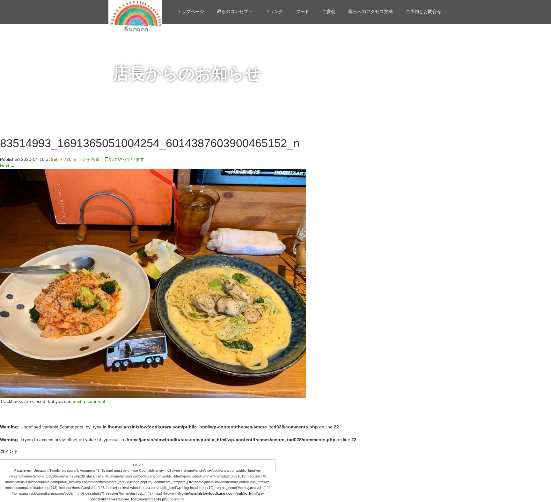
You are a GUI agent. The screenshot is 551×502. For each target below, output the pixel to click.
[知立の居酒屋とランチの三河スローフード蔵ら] (135, 15)
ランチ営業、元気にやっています (110, 159)
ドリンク (274, 11)
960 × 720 (61, 159)
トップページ (190, 11)
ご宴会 (328, 11)
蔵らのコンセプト (235, 11)
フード (302, 11)
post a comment (89, 401)
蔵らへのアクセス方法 (370, 11)
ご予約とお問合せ (423, 11)
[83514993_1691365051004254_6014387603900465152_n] (153, 283)
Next (7, 165)
